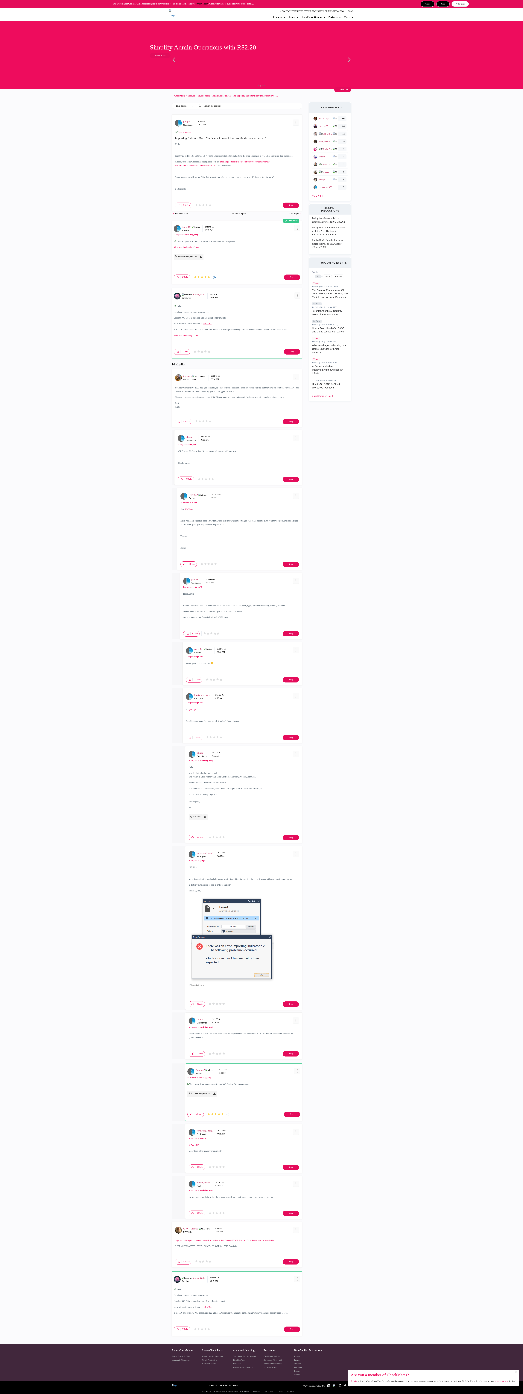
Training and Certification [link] (243, 1367)
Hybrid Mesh (204, 96)
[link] (327, 1385)
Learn (292, 17)
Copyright (256, 1391)
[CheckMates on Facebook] (344, 1385)
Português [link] (298, 1367)
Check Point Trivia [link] (209, 1360)
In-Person (316, 304)
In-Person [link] (338, 276)
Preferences (460, 4)
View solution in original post (186, 247)
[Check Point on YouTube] (338, 1385)
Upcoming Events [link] (270, 1367)
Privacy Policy (202, 4)
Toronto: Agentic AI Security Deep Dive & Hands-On (327, 313)
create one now (502, 1381)
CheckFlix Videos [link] (209, 1364)
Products (277, 17)
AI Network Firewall (221, 96)
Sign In (351, 11)
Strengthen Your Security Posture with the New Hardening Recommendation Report (328, 231)
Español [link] (297, 1356)
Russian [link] (297, 1371)
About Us (280, 1391)
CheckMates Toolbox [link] (272, 1356)
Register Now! (191, 64)
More (347, 17)
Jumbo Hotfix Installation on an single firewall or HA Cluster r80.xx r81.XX (327, 243)
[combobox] (249, 106)
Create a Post (343, 89)
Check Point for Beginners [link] (212, 1356)
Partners (332, 17)
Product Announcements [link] (273, 1364)
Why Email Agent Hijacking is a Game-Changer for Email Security (329, 349)
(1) (214, 277)
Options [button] (299, 95)
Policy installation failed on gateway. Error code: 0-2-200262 (328, 220)
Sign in (354, 1381)
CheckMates (179, 96)
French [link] (296, 1360)
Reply (291, 205)
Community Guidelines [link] (180, 1360)
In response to (186, 235)
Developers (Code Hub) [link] (273, 1360)
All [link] (318, 276)
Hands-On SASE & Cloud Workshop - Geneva (326, 386)
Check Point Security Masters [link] (244, 1356)
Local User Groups (312, 17)
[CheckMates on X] (333, 1385)
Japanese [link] (297, 1364)
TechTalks (237, 1364)
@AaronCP (194, 1145)
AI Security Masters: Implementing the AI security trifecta (327, 370)
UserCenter (290, 1391)
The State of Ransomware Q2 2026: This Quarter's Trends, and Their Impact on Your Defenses (330, 294)
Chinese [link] (297, 1375)
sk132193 (207, 323)
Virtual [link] (327, 276)
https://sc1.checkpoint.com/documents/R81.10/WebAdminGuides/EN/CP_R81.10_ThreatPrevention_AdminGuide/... (225, 1240)
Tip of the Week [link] (239, 1360)
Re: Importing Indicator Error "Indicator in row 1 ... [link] (255, 96)
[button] (427, 4)
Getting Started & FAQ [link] (181, 1356)
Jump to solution (184, 132)
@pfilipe (188, 509)
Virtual (315, 283)
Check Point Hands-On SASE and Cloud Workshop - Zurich (328, 330)
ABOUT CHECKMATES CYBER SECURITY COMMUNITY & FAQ (312, 11)
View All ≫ (318, 196)
